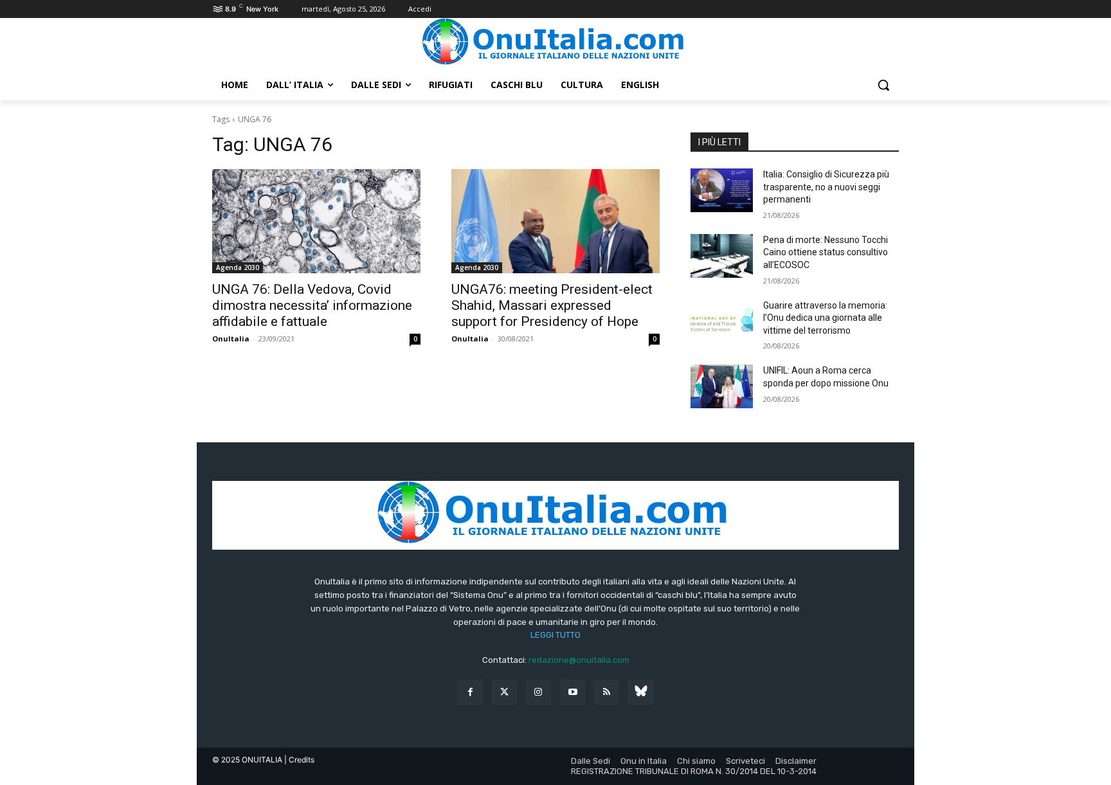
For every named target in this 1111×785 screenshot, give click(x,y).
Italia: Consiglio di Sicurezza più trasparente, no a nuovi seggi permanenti (826, 186)
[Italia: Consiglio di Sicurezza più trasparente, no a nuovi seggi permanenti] (722, 190)
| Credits (299, 759)
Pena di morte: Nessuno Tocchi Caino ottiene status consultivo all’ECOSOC (825, 252)
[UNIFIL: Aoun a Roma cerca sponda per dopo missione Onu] (722, 386)
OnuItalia (230, 338)
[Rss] (606, 692)
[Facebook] (469, 692)
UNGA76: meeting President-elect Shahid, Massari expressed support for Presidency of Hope (552, 305)
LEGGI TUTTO (555, 635)
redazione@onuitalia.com (578, 660)
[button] (883, 84)
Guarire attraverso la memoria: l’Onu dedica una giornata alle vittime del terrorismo (825, 318)
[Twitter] (504, 692)
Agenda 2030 (237, 267)
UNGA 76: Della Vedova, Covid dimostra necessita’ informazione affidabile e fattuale (312, 305)
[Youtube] (572, 692)
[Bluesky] (640, 692)
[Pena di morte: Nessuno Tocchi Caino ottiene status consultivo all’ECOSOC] (722, 256)
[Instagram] (538, 692)
